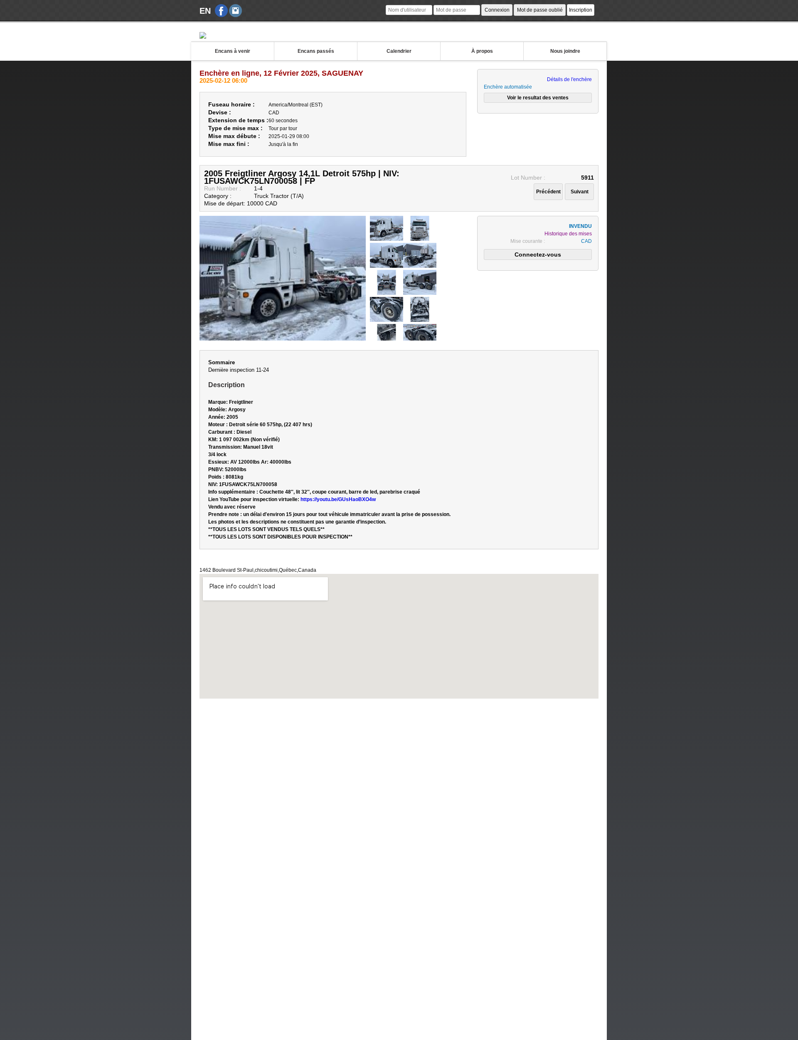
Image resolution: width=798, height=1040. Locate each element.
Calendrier (399, 51)
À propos (482, 51)
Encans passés (316, 51)
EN (205, 11)
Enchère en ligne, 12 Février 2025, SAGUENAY (281, 73)
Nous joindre (565, 51)
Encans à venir (232, 51)
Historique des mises (568, 234)
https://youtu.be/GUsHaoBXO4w (338, 499)
